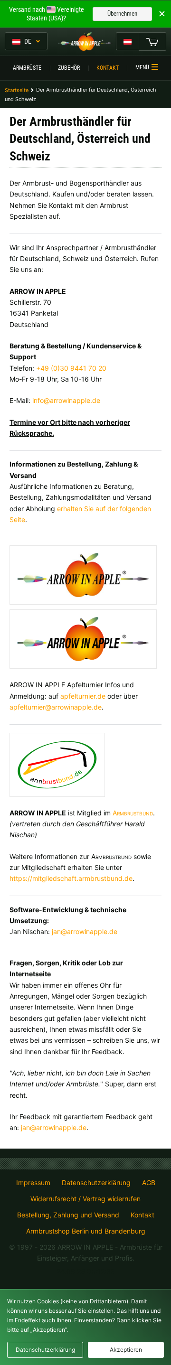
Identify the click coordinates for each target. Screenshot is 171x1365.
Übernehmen (122, 13)
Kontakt (107, 68)
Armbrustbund (133, 813)
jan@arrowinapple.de (84, 931)
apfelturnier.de (82, 696)
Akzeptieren (126, 1349)
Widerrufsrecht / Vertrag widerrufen (85, 1199)
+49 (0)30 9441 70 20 (71, 368)
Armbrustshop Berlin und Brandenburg (85, 1231)
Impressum (33, 1182)
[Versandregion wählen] (127, 41)
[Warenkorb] (152, 41)
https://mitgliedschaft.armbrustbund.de (71, 878)
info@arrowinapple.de (66, 400)
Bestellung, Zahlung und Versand (68, 1215)
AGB (148, 1182)
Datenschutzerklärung (96, 1182)
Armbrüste (27, 68)
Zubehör (69, 68)
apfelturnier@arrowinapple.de (56, 707)
